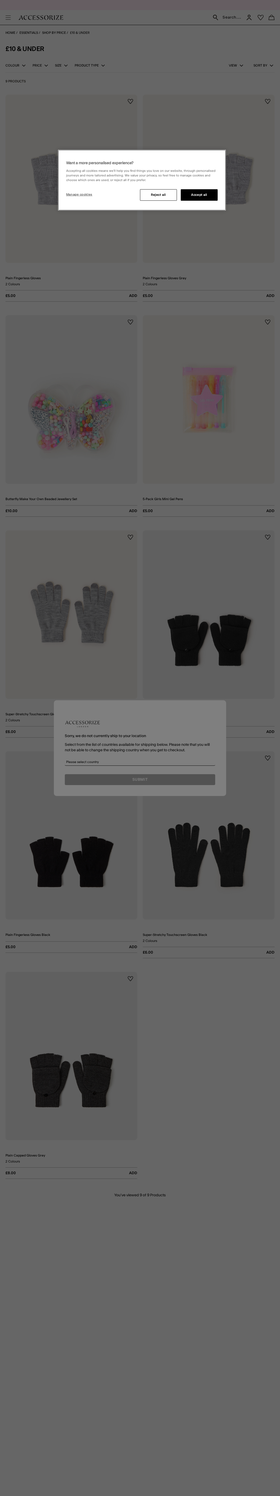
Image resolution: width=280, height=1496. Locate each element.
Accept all (199, 194)
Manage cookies (79, 194)
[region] (142, 180)
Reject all (158, 194)
